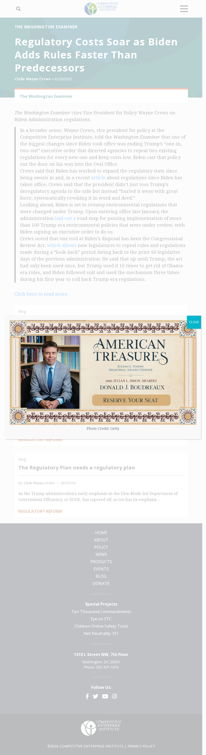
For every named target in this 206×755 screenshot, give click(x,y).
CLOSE (194, 322)
